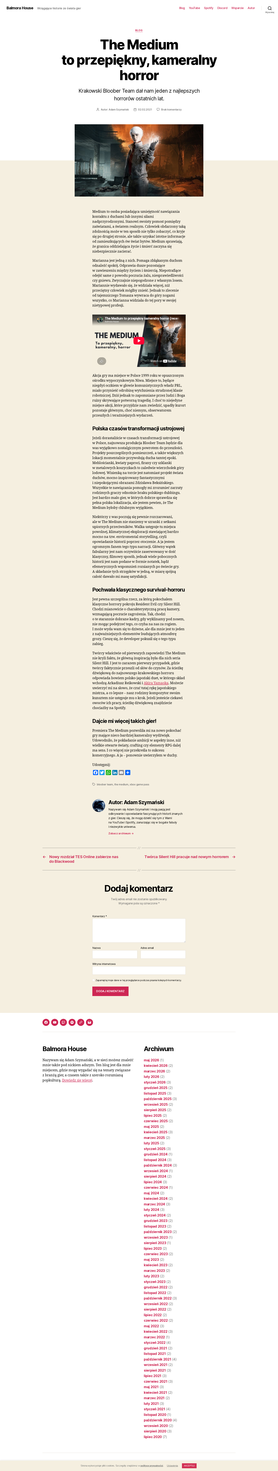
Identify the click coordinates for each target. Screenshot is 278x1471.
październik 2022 (158, 1298)
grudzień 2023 (155, 1221)
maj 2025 (151, 1127)
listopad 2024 (155, 1160)
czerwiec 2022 (156, 1320)
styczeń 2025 (155, 1149)
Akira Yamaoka (156, 683)
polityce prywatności (151, 1465)
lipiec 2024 (153, 1182)
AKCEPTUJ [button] (189, 1466)
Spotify (208, 8)
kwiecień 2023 (155, 1265)
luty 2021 (151, 1404)
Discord (222, 8)
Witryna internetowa (104, 963)
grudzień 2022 (155, 1287)
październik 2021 (157, 1359)
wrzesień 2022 (156, 1304)
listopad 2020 (155, 1415)
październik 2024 (158, 1165)
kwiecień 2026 (156, 1066)
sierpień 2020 (155, 1431)
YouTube (194, 8)
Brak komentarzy (171, 109)
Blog (182, 8)
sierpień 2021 (155, 1370)
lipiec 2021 (152, 1376)
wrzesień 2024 (156, 1171)
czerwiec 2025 (156, 1121)
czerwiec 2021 (155, 1381)
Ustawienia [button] (172, 1465)
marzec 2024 (154, 1204)
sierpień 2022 (155, 1309)
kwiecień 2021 (155, 1393)
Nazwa (96, 948)
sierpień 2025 (155, 1110)
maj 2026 (151, 1060)
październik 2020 (158, 1420)
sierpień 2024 (155, 1176)
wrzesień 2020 (156, 1426)
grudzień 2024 (156, 1154)
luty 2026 (151, 1077)
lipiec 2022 (153, 1315)
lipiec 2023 (153, 1249)
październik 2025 (158, 1099)
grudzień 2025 (155, 1088)
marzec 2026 (154, 1071)
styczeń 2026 (155, 1082)
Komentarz (99, 916)
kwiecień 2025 (155, 1132)
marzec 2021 (154, 1398)
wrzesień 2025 (156, 1104)
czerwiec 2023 (156, 1254)
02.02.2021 (145, 109)
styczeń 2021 (154, 1409)
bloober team (105, 784)
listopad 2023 (155, 1226)
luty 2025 (151, 1143)
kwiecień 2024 (156, 1199)
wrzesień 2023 (156, 1237)
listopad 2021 (155, 1354)
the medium (121, 784)
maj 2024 (151, 1193)
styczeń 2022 (155, 1343)
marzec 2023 (154, 1271)
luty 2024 (151, 1210)
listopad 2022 (155, 1293)
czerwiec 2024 (156, 1188)
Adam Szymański (119, 109)
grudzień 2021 (155, 1348)
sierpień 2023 (155, 1243)
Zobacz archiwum (121, 833)
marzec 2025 (154, 1138)
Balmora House (19, 8)
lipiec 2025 (153, 1116)
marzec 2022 (154, 1337)
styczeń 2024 (155, 1215)
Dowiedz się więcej (77, 1080)
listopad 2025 (155, 1093)
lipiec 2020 (153, 1437)
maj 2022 (151, 1326)
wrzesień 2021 (155, 1365)
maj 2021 (151, 1387)
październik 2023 (158, 1232)
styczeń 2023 (155, 1282)
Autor (251, 8)
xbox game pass (139, 784)
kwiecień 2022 (155, 1332)
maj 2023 (151, 1260)
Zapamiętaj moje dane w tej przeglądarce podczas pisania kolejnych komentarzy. (138, 980)
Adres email (147, 948)
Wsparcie (237, 8)
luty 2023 (151, 1276)
